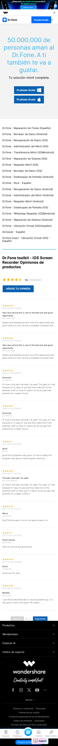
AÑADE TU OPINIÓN (18, 288)
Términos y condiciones (23, 708)
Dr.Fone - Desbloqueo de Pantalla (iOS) (25, 207)
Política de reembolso (23, 720)
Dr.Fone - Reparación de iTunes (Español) (26, 128)
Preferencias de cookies (29, 712)
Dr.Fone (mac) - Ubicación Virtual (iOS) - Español (26, 239)
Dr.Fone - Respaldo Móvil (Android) (23, 201)
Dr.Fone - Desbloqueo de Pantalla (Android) (28, 176)
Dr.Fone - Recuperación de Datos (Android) (27, 189)
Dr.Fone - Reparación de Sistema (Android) (27, 219)
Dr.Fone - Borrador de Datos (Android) (24, 134)
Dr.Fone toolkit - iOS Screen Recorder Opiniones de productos (27, 262)
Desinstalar (39, 720)
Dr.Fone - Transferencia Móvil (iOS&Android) (28, 152)
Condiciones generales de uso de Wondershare (29, 716)
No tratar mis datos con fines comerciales (29, 725)
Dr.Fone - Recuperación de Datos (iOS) (25, 140)
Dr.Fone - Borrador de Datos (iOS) (22, 170)
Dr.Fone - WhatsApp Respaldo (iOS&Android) (28, 213)
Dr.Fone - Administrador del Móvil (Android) (28, 195)
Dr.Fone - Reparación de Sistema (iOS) (24, 158)
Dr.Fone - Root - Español (16, 182)
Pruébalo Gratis (26, 90)
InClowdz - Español (13, 231)
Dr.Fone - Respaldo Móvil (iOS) (20, 164)
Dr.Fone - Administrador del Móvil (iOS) (25, 146)
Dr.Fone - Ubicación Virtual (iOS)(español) (27, 225)
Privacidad (40, 708)
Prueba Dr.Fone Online (29, 742)
